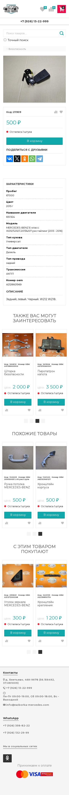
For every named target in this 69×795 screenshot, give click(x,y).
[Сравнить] (55, 112)
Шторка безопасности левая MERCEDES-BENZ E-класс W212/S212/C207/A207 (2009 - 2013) (17, 373)
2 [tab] (32, 421)
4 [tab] (43, 421)
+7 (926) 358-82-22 (16, 725)
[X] (17, 158)
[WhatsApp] (32, 158)
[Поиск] (61, 33)
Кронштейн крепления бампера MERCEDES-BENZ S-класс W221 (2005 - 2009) (51, 603)
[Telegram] (39, 158)
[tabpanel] (17, 372)
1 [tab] (26, 421)
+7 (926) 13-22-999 (34, 21)
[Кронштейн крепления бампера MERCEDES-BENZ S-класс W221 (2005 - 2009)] (51, 575)
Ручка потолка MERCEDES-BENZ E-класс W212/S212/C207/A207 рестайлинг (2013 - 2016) (17, 486)
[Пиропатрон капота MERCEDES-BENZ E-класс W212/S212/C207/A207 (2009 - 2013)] (51, 344)
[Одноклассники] (24, 158)
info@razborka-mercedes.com (27, 704)
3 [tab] (37, 421)
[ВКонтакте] (9, 158)
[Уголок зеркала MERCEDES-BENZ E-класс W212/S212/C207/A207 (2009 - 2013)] (17, 575)
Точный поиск (17, 40)
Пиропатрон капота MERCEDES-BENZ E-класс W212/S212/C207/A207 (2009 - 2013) (51, 373)
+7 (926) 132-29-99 (16, 732)
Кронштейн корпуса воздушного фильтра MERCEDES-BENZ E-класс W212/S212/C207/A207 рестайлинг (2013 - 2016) (51, 486)
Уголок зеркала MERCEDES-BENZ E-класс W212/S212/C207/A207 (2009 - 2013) (17, 603)
